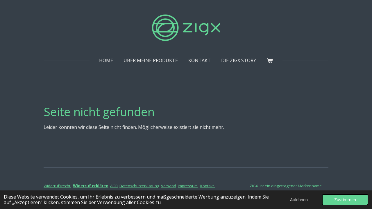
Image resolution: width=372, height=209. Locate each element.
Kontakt (207, 185)
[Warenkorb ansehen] (270, 60)
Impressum (188, 185)
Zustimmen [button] (345, 199)
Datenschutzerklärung (139, 185)
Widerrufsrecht (57, 185)
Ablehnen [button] (299, 199)
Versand (168, 185)
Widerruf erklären (90, 185)
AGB (114, 185)
